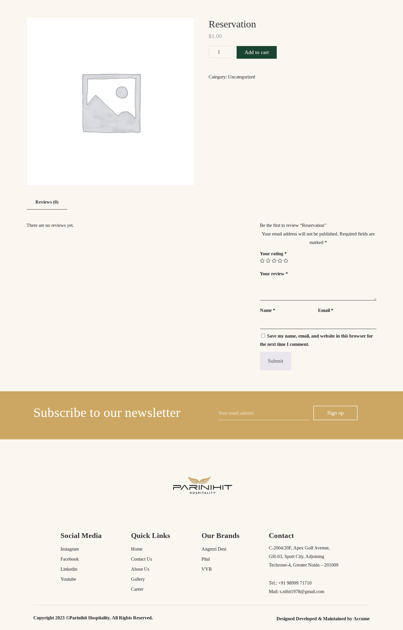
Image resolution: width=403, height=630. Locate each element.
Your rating (273, 253)
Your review (274, 273)
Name (267, 310)
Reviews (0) (46, 201)
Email (325, 310)
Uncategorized (241, 76)
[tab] (47, 202)
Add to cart (257, 52)
